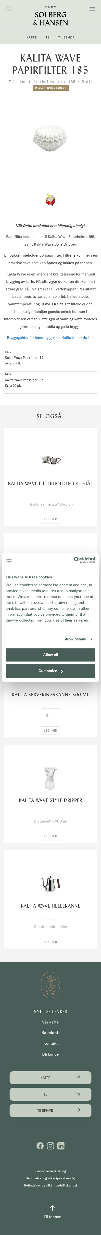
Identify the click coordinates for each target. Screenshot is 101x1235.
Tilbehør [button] (66, 37)
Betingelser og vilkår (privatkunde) (50, 1178)
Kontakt (50, 1043)
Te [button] (48, 37)
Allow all (50, 655)
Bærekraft (50, 1032)
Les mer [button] (50, 519)
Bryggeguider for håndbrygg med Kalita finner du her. (50, 337)
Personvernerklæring (50, 1171)
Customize (47, 671)
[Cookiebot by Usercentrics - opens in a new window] (73, 560)
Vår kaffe (50, 1022)
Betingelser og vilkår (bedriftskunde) (50, 1185)
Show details (74, 639)
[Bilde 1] (50, 199)
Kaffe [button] (31, 37)
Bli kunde (50, 1054)
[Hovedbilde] (50, 138)
